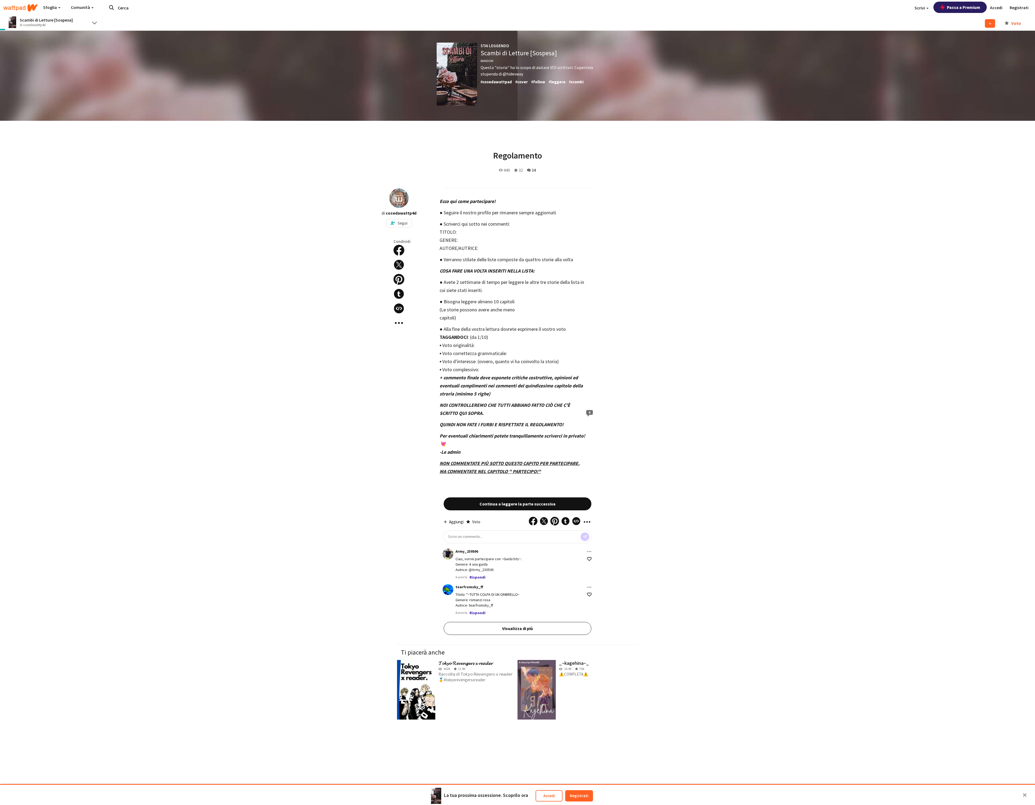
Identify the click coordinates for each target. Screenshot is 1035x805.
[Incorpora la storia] (399, 308)
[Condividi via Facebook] (399, 250)
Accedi (549, 795)
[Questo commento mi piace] (589, 559)
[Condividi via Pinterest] (399, 279)
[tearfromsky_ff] (448, 589)
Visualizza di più (517, 628)
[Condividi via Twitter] (399, 264)
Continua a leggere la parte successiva (517, 504)
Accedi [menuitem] (996, 7)
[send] (585, 536)
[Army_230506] (448, 554)
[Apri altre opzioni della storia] (399, 323)
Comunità (81, 7)
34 (534, 170)
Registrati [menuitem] (1019, 7)
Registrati (579, 795)
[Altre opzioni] (589, 552)
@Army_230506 (481, 569)
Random (487, 61)
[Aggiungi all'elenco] (990, 23)
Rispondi (477, 577)
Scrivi (920, 8)
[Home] (20, 8)
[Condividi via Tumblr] (399, 293)
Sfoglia (50, 7)
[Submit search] (111, 7)
